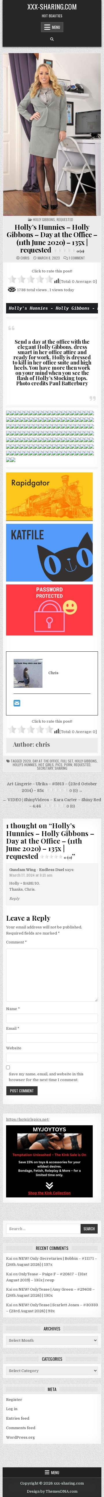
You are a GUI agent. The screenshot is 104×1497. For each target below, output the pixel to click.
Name (13, 1009)
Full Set (67, 760)
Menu (56, 27)
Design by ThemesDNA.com (52, 1491)
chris (25, 258)
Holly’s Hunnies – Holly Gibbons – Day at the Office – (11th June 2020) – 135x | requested (52, 238)
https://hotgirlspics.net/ (27, 1119)
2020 (27, 760)
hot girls (46, 764)
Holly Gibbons (44, 219)
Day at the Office (46, 760)
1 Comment (77, 258)
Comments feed (20, 1428)
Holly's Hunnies (25, 764)
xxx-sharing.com (52, 6)
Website (13, 1048)
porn (68, 764)
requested (82, 764)
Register (14, 1399)
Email (12, 1028)
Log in (11, 1409)
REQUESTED (65, 219)
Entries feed (17, 1418)
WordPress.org (20, 1437)
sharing (61, 768)
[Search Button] (52, 39)
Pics (58, 764)
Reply (14, 899)
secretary (45, 768)
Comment (16, 942)
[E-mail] (17, 704)
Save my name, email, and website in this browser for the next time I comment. (46, 1077)
